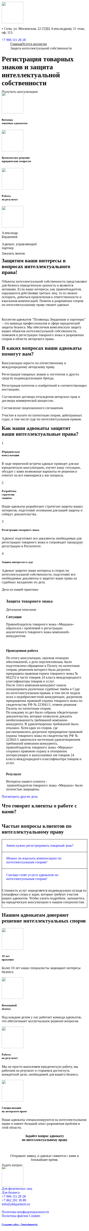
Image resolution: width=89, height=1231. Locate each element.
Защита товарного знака (29, 601)
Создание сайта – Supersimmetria (20, 1224)
